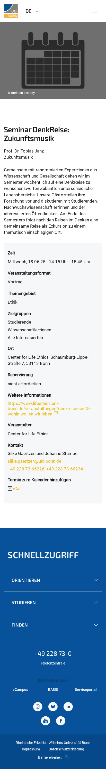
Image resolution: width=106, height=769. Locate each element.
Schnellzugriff (43, 554)
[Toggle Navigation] (94, 10)
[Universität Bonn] (11, 11)
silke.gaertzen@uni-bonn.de (34, 461)
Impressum (31, 749)
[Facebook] (60, 721)
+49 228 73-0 (53, 653)
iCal (16, 488)
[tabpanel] (53, 60)
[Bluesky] (53, 707)
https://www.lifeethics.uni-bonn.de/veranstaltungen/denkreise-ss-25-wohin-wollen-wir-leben (49, 408)
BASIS (53, 689)
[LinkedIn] (68, 707)
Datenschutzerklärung (66, 749)
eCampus (20, 689)
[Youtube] (45, 721)
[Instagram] (37, 707)
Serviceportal (86, 689)
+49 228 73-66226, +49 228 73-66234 (45, 468)
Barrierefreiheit (50, 757)
